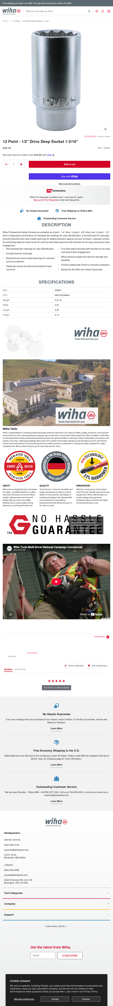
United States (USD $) (55, 926)
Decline (86, 999)
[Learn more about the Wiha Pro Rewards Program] (56, 191)
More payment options (69, 183)
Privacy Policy (91, 991)
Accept (55, 999)
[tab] (74, 665)
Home (5, 21)
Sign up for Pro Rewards (45, 199)
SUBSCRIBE (70, 955)
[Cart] (108, 11)
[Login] (102, 11)
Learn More (56, 728)
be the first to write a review (56, 688)
